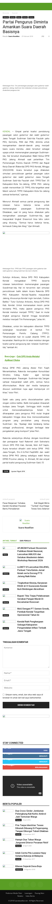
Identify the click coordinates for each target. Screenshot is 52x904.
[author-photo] (26, 523)
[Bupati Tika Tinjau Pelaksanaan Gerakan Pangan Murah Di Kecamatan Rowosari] (9, 599)
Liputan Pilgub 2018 (18, 471)
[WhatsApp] (23, 42)
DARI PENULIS (25, 541)
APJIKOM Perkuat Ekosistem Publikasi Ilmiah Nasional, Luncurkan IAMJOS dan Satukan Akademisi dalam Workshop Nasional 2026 (32, 554)
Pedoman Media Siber (14, 893)
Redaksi (20, 896)
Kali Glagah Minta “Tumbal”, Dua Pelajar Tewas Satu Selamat (40, 506)
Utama (31, 17)
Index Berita (30, 896)
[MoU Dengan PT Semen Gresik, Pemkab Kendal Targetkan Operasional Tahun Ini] (9, 611)
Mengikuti (43, 756)
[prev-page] (3, 637)
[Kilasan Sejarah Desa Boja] (8, 870)
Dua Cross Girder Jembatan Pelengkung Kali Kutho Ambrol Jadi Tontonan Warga (30, 813)
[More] (30, 42)
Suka (45, 750)
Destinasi (19, 869)
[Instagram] (18, 884)
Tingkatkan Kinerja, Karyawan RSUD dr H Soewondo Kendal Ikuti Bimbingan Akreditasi (32, 586)
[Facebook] (5, 42)
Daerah (15, 13)
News (19, 17)
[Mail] (26, 884)
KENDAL (6, 131)
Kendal (12, 17)
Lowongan (28, 893)
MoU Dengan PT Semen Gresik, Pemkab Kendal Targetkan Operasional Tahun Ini (33, 611)
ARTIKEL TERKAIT (10, 541)
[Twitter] (11, 42)
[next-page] (5, 637)
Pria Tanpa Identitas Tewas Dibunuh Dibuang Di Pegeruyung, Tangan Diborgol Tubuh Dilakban (31, 828)
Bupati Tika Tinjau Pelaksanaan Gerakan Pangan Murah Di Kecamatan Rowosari (33, 598)
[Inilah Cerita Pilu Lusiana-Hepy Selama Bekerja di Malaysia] (8, 856)
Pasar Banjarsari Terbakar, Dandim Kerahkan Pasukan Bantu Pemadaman (14, 506)
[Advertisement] (23, 112)
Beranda (6, 13)
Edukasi (6, 574)
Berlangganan (41, 767)
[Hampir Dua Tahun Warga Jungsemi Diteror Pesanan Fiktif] (8, 843)
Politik (25, 17)
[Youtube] (40, 884)
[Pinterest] (17, 42)
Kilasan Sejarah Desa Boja (28, 866)
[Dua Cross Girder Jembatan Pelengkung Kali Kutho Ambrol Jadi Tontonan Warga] (8, 814)
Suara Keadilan (13, 36)
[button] (4, 6)
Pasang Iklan (39, 893)
